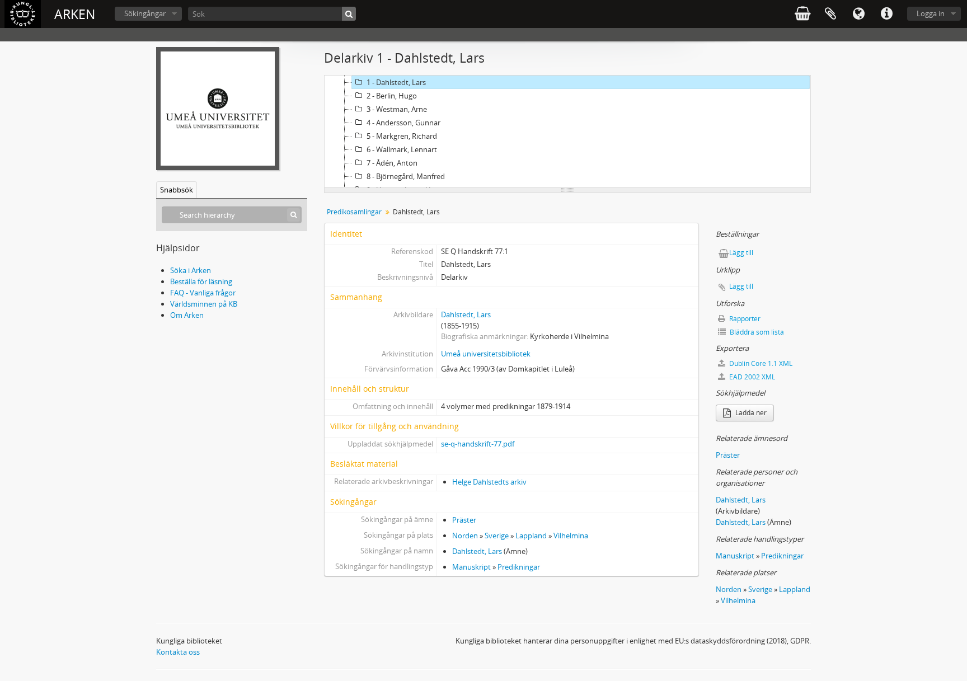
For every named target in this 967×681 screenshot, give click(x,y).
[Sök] (349, 14)
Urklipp (830, 14)
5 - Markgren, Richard (402, 136)
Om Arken (187, 315)
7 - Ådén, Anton (392, 163)
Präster (464, 520)
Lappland (531, 535)
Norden (465, 535)
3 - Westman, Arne (397, 109)
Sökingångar (145, 13)
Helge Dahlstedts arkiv (489, 482)
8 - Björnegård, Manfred (406, 176)
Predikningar (518, 567)
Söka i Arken (190, 270)
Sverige (497, 535)
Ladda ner (750, 412)
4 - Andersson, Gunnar (403, 123)
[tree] (567, 131)
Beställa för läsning (201, 281)
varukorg (802, 14)
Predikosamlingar (354, 212)
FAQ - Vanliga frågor (203, 293)
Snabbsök (176, 190)
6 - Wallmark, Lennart (402, 149)
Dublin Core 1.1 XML (759, 363)
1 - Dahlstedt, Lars (396, 82)
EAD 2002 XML (751, 377)
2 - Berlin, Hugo (392, 96)
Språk (858, 14)
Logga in (931, 13)
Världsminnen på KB (203, 304)
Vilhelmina (570, 535)
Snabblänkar (886, 14)
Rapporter (744, 318)
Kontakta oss (178, 652)
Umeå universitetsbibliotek (486, 354)
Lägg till (741, 252)
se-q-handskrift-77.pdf (477, 444)
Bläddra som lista (756, 332)
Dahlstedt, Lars (466, 314)
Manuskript (471, 567)
